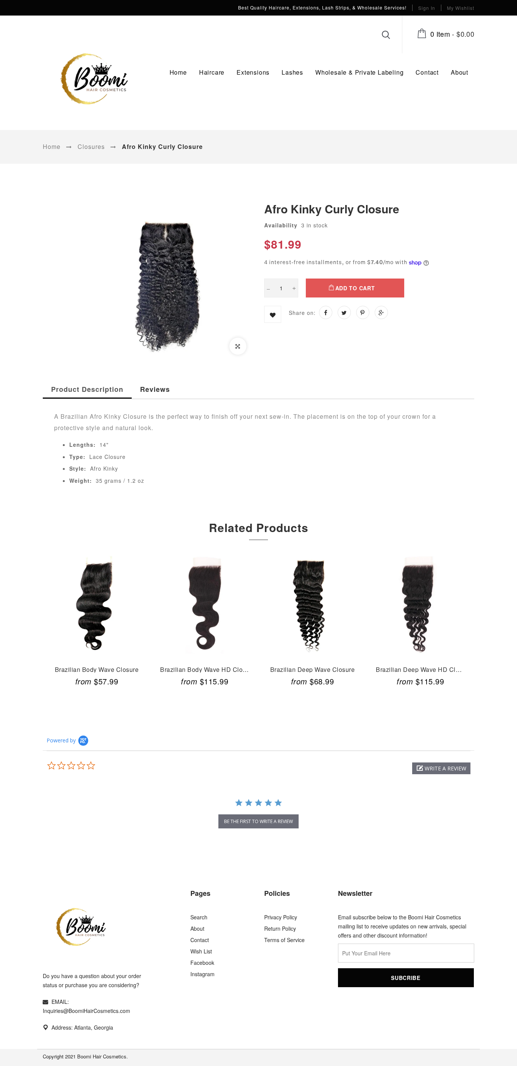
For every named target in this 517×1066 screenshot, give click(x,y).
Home (52, 146)
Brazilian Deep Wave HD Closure (423, 669)
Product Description (87, 389)
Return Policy (280, 928)
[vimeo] (362, 312)
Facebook (202, 962)
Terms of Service (284, 940)
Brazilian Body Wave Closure (97, 669)
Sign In (426, 8)
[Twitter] (344, 312)
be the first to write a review (258, 821)
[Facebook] (325, 312)
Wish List (201, 951)
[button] (441, 768)
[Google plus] (381, 312)
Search (198, 917)
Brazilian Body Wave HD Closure (207, 669)
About (197, 928)
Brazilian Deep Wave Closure (312, 669)
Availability (280, 225)
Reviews (155, 389)
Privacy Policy (280, 917)
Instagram (202, 974)
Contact (199, 940)
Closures (91, 146)
